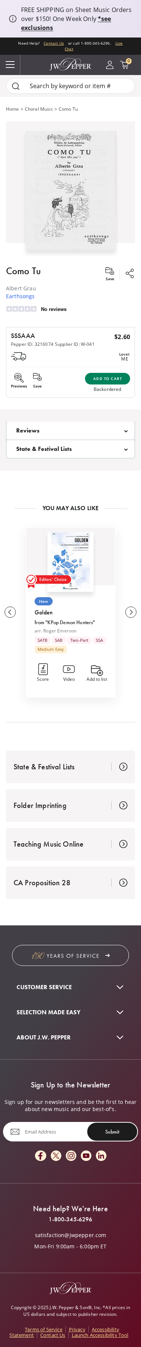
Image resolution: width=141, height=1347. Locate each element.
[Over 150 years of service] (70, 955)
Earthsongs (20, 296)
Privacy (77, 1329)
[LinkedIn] (101, 1156)
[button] (70, 189)
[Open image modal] (70, 194)
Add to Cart (107, 378)
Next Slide (130, 612)
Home (12, 109)
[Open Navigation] (10, 65)
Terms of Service (43, 1329)
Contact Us (54, 43)
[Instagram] (71, 1156)
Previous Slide (10, 612)
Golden (44, 612)
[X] (56, 1156)
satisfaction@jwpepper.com (70, 1235)
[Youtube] (86, 1156)
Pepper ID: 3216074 (32, 344)
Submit (112, 1131)
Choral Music (39, 109)
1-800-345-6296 (70, 1219)
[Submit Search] (16, 86)
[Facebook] (40, 1156)
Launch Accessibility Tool (100, 1335)
